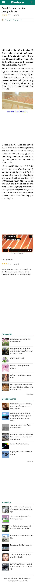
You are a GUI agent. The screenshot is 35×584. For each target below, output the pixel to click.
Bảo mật (14, 578)
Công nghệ (8, 20)
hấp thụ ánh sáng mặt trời (10, 274)
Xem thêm (29, 394)
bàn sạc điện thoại (26, 269)
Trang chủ (6, 578)
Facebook (27, 578)
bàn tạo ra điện (25, 274)
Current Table (13, 269)
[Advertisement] (17, 35)
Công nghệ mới (17, 20)
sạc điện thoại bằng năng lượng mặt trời (15, 272)
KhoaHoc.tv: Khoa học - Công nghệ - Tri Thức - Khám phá (17, 2)
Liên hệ (20, 578)
